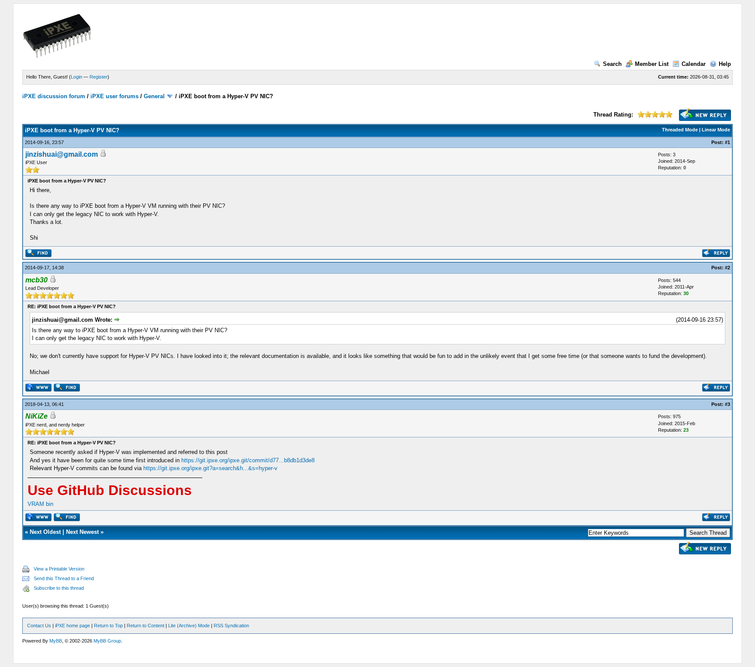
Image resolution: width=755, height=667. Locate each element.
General (154, 96)
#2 (727, 267)
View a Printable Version (59, 568)
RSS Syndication (231, 625)
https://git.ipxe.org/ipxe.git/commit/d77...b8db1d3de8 (248, 460)
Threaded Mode (680, 129)
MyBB (55, 640)
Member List (651, 64)
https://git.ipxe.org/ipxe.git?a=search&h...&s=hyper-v (210, 468)
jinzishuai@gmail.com (61, 154)
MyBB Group (107, 640)
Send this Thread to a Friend (64, 578)
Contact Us (39, 625)
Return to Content (145, 625)
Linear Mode (716, 129)
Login (76, 76)
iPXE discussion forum (53, 96)
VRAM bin (40, 504)
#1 (727, 142)
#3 (727, 404)
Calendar (694, 64)
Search (612, 64)
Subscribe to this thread (59, 588)
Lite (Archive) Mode (189, 625)
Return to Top (108, 625)
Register (98, 76)
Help (725, 64)
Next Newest (82, 532)
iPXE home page (72, 625)
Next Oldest (45, 532)
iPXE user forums (114, 96)
